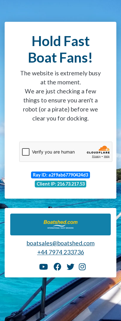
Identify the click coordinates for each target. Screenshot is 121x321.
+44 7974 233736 (60, 252)
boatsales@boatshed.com (61, 243)
